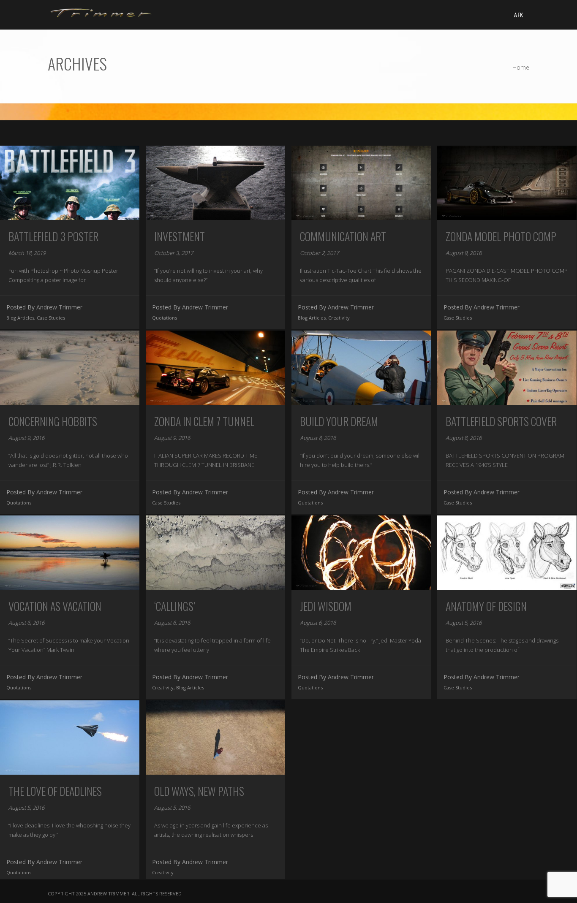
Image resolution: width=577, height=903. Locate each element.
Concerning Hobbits (52, 421)
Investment (179, 236)
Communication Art (343, 236)
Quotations (164, 318)
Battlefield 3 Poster (53, 236)
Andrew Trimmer (59, 307)
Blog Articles (20, 318)
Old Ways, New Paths (199, 791)
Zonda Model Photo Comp (501, 236)
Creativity (339, 318)
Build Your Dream (339, 421)
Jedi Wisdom (325, 606)
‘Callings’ (174, 606)
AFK (518, 14)
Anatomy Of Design (486, 606)
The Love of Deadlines (55, 791)
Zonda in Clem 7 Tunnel (204, 421)
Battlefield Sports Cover (501, 421)
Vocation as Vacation (54, 606)
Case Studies (51, 318)
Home (520, 67)
